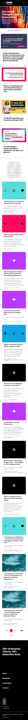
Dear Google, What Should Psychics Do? (13, 235)
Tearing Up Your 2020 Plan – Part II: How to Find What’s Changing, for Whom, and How (14, 540)
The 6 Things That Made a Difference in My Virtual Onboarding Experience (13, 273)
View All (12, 162)
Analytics (16, 169)
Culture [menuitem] (5, 688)
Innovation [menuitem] (6, 683)
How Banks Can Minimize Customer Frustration (13, 384)
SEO (10, 169)
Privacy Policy (5, 717)
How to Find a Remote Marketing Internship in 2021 (12, 312)
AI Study (10, 166)
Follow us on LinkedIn (6, 707)
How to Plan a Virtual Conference (11, 423)
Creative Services (14, 176)
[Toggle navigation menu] (24, 3)
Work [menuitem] (4, 673)
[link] (4, 3)
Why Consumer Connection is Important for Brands (14, 202)
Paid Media (17, 172)
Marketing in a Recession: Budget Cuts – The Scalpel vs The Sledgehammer (13, 462)
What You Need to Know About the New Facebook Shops (13, 498)
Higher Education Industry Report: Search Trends (13, 345)
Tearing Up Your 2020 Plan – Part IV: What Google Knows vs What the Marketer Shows (13, 613)
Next (21, 630)
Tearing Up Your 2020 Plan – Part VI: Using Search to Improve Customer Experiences (13, 576)
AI (17, 162)
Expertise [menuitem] (6, 678)
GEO (9, 172)
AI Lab (18, 166)
